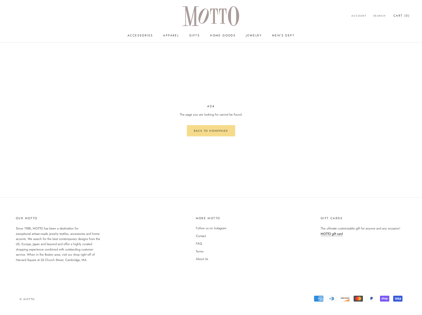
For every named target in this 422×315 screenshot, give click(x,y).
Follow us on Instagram (211, 228)
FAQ (199, 243)
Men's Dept (283, 35)
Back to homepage (211, 131)
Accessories (140, 35)
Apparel (171, 35)
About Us (202, 259)
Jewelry (254, 35)
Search (379, 16)
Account (359, 16)
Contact (201, 236)
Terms (199, 251)
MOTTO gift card (332, 233)
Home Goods (223, 35)
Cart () (401, 15)
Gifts (194, 35)
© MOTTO (27, 299)
